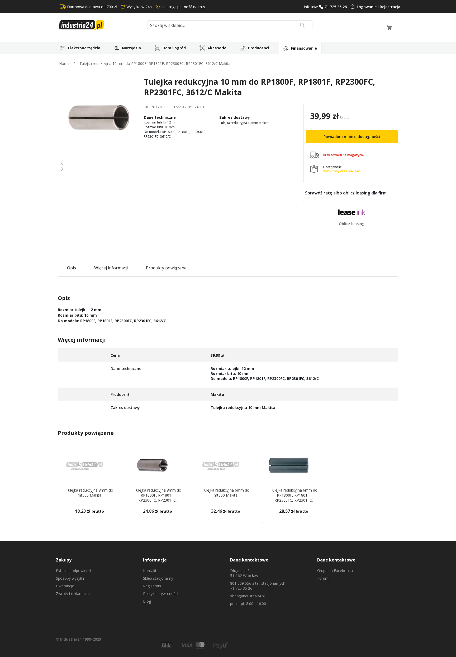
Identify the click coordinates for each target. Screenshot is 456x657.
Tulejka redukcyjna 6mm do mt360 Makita (225, 493)
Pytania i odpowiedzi (73, 570)
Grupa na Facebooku (335, 570)
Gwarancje (65, 585)
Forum (323, 578)
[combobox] (230, 25)
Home (64, 63)
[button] (99, 162)
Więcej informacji (111, 268)
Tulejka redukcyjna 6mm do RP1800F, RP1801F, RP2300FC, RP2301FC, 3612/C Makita (293, 498)
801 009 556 (240, 583)
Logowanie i (368, 6)
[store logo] (101, 25)
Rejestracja (390, 6)
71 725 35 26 (336, 6)
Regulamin (152, 585)
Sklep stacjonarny (158, 578)
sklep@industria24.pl (247, 595)
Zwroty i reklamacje (73, 593)
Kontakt (149, 570)
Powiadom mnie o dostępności (352, 136)
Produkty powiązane (166, 268)
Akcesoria (216, 47)
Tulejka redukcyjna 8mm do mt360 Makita (89, 493)
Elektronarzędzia (84, 47)
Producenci (258, 47)
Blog (147, 601)
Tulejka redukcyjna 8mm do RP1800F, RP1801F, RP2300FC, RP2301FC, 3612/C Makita (157, 498)
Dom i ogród (174, 47)
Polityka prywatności (160, 593)
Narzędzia (131, 47)
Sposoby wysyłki (70, 578)
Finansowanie (304, 48)
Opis (71, 268)
